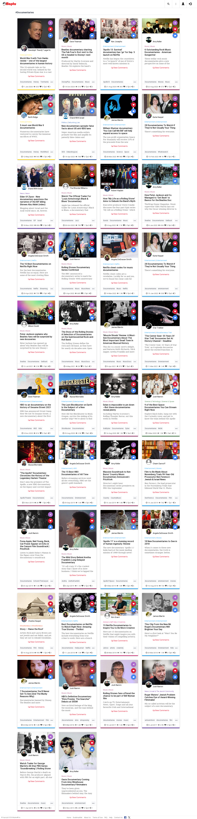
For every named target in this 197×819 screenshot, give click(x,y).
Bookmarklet (77, 817)
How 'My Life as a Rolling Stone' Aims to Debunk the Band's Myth (119, 199)
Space (126, 152)
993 (38, 652)
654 (162, 225)
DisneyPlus (66, 82)
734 (162, 586)
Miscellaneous (25, 626)
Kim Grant (115, 617)
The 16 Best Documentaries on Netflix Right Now (35, 265)
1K (162, 156)
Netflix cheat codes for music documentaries (118, 268)
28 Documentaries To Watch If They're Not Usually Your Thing (160, 126)
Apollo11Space (108, 581)
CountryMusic (116, 498)
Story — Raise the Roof (31, 629)
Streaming (44, 289)
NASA (160, 428)
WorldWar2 (44, 152)
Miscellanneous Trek (164, 332)
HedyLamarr (79, 648)
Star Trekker (158, 328)
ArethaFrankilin (74, 581)
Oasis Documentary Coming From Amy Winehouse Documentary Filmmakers (75, 782)
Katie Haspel (158, 117)
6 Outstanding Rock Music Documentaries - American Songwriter (158, 52)
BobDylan (106, 428)
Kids (40, 428)
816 (37, 433)
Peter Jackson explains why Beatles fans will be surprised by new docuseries (36, 337)
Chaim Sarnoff (159, 463)
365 (121, 86)
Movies (160, 82)
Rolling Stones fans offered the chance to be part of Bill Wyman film (119, 696)
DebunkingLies (72, 152)
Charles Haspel (34, 621)
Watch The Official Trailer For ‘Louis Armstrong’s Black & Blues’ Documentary (76, 199)
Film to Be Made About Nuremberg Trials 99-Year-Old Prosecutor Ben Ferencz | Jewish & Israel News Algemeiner (159, 476)
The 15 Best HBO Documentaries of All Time (75, 473)
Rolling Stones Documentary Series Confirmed (76, 268)
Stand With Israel (77, 118)
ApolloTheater (25, 498)
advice (105, 648)
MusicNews (85, 289)
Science (120, 152)
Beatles (148, 220)
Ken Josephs (116, 41)
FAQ (105, 817)
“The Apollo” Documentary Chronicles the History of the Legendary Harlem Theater (34, 475)
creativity (120, 648)
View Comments (37, 76)
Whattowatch (163, 152)
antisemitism (150, 720)
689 (78, 293)
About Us (87, 817)
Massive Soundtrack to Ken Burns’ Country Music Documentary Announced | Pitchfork (117, 475)
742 (162, 502)
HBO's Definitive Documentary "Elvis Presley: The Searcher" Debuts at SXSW (76, 699)
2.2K (79, 808)
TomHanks (44, 82)
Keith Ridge (33, 117)
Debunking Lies (74, 122)
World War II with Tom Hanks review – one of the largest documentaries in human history (36, 61)
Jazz (77, 220)
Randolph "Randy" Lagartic (39, 50)
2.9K (162, 725)
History (22, 55)
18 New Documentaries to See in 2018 (161, 542)
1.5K (79, 652)
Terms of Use (97, 817)
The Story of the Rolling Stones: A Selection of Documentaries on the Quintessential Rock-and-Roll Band (78, 335)
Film (170, 498)
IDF (35, 220)
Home (69, 817)
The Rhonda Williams (79, 188)
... (52, 81)
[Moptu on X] (129, 817)
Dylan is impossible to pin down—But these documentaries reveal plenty (118, 407)
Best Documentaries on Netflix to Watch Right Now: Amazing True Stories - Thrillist (77, 627)
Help (110, 817)
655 (37, 86)
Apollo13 (106, 82)
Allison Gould (33, 326)
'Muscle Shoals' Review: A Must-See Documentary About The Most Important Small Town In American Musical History (119, 339)
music (126, 720)
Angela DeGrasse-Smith (38, 256)
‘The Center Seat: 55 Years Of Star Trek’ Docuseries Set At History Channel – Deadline (159, 338)
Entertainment (108, 46)
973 (120, 366)
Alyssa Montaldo (77, 396)
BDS (63, 152)
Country (106, 498)
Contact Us (118, 817)
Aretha (64, 581)
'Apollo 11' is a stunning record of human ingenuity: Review (118, 542)
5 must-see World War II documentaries (32, 126)
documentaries (150, 152)
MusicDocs (85, 361)
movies (173, 581)
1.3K (121, 433)
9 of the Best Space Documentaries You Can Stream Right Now (160, 407)
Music (64, 46)
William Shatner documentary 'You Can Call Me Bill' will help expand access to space (117, 131)
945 (38, 156)
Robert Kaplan (117, 190)
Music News (113, 332)
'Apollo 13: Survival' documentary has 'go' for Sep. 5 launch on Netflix (119, 52)
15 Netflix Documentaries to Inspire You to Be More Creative (119, 626)
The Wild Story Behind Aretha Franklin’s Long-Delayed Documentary (76, 560)
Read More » (36, 33)
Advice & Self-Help (110, 622)
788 (79, 156)
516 (79, 86)
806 (38, 225)
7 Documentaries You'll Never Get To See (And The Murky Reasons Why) (34, 694)
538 (162, 293)
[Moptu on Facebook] (125, 817)
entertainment (163, 289)
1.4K (162, 366)
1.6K (79, 502)
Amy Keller (157, 41)
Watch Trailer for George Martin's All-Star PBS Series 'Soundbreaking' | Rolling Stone (35, 766)
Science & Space (168, 401)
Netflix (34, 260)
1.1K (120, 225)
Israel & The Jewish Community (162, 691)
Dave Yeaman (76, 41)
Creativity (121, 622)
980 (120, 156)
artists (112, 648)
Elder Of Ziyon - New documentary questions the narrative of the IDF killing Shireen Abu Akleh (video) (34, 200)
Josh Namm (75, 259)
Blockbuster (66, 428)
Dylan (127, 428)
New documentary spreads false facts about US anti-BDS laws (78, 127)
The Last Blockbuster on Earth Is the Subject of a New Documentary (77, 407)
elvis (76, 720)
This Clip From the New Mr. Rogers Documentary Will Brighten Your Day (158, 627)
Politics (64, 122)
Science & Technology (152, 401)
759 (37, 293)
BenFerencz (149, 498)
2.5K (37, 366)
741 (121, 652)
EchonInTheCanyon (41, 581)
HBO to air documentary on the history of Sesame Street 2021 (35, 406)
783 (79, 225)
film (171, 720)
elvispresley (84, 720)
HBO (35, 428)
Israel (40, 220)
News (22, 193)
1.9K (121, 293)
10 (175, 433)
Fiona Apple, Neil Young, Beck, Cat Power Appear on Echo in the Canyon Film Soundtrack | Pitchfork (35, 545)
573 (162, 86)
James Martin (117, 120)
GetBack (169, 220)
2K (79, 366)
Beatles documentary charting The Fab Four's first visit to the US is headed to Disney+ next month (77, 53)
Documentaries (26, 82)
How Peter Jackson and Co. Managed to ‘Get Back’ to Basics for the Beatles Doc (158, 197)
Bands (105, 220)
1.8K (121, 502)
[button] (168, 4)
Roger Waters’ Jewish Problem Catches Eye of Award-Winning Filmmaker (160, 697)
